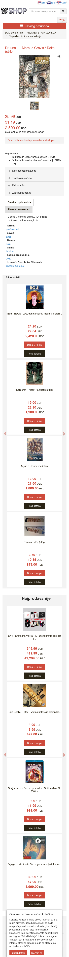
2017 (8, 258)
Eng (53, 2)
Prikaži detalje (18, 952)
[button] (3, 431)
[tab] (34, 170)
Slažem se (36, 952)
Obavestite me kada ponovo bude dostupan (31, 140)
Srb (43, 2)
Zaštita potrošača (21, 192)
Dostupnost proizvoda (24, 170)
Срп (63, 2)
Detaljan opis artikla (19, 202)
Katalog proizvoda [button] (37, 26)
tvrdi (8, 236)
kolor (8, 243)
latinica (10, 251)
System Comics (15, 265)
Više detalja (34, 353)
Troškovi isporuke (22, 178)
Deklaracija (18, 185)
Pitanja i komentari (18, 209)
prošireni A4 (12, 229)
